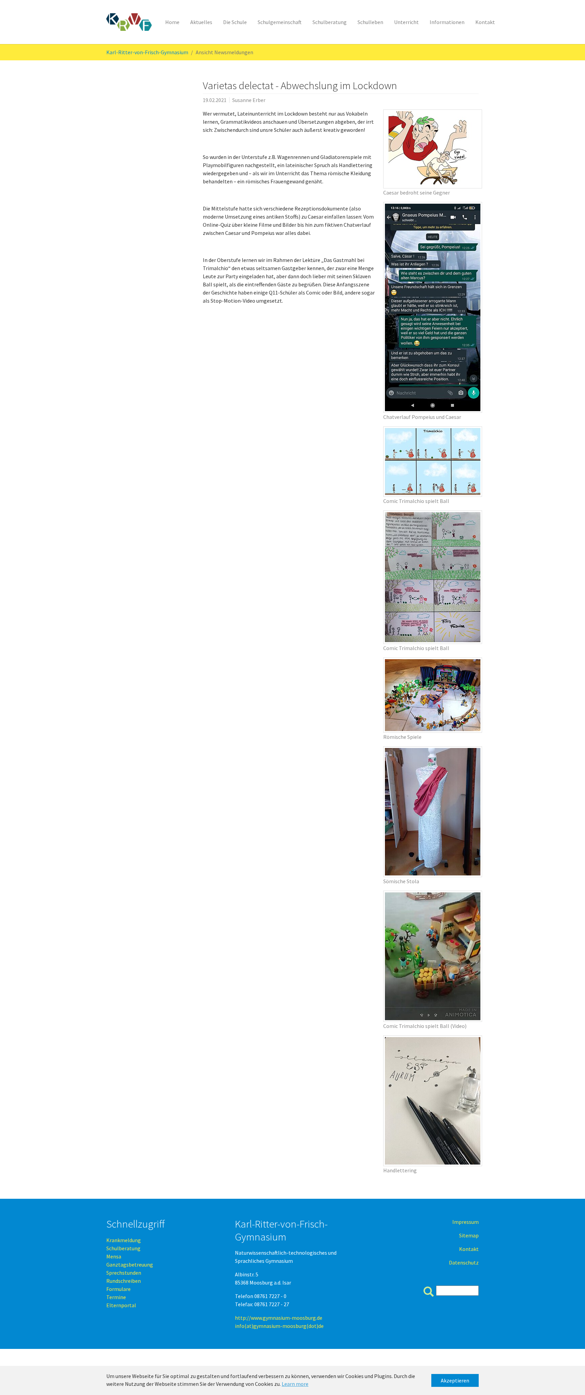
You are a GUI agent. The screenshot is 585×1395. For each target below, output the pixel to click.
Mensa (113, 1256)
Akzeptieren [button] (455, 1380)
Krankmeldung (123, 1240)
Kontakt (469, 1249)
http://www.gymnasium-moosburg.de (278, 1317)
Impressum (465, 1221)
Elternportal (121, 1305)
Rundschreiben (123, 1280)
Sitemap (469, 1235)
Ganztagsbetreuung (129, 1264)
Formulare (118, 1289)
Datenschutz (464, 1262)
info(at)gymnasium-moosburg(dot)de (279, 1325)
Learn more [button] (295, 1383)
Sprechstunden (123, 1272)
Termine (116, 1297)
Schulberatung (123, 1248)
